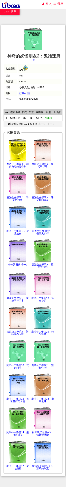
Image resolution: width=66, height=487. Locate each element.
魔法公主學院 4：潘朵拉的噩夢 (43, 198)
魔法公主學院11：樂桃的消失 (43, 366)
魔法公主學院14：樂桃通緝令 (17, 433)
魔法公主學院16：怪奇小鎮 (42, 299)
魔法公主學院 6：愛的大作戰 (43, 265)
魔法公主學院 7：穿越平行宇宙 (18, 299)
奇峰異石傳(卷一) (17, 264)
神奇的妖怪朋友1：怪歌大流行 (42, 232)
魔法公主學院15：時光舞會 (42, 333)
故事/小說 (24, 93)
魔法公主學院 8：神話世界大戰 (18, 333)
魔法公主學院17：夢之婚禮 (17, 467)
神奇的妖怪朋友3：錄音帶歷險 (42, 433)
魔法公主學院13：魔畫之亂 (42, 400)
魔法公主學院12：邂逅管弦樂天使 (17, 400)
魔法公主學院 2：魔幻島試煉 (43, 165)
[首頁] (11, 8)
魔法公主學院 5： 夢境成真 (17, 232)
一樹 (33, 60)
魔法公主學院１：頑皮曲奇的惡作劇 (18, 165)
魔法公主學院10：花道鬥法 (17, 366)
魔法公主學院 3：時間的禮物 (18, 198)
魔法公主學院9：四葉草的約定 (42, 467)
